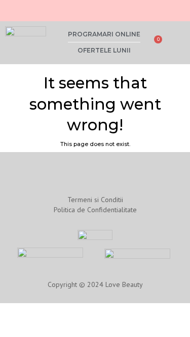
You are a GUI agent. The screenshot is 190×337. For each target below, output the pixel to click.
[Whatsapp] (44, 9)
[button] (178, 42)
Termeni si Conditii (95, 199)
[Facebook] (28, 9)
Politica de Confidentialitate (95, 209)
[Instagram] (12, 9)
